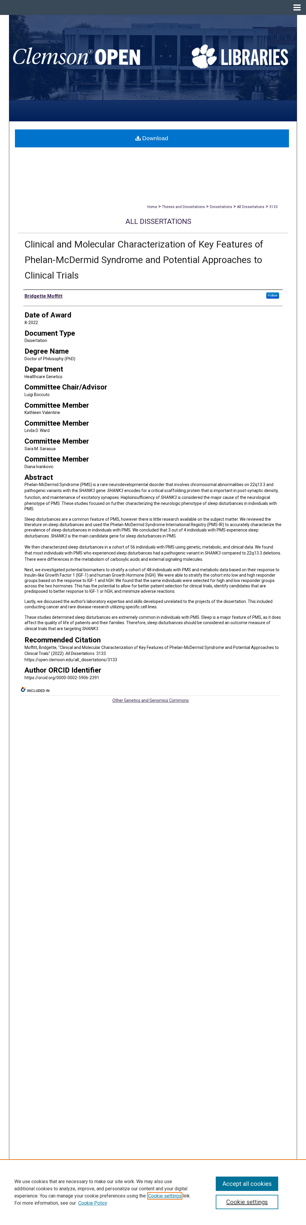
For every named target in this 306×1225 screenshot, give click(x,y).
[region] (153, 1192)
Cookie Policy (92, 1203)
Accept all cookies (247, 1183)
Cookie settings (164, 1196)
